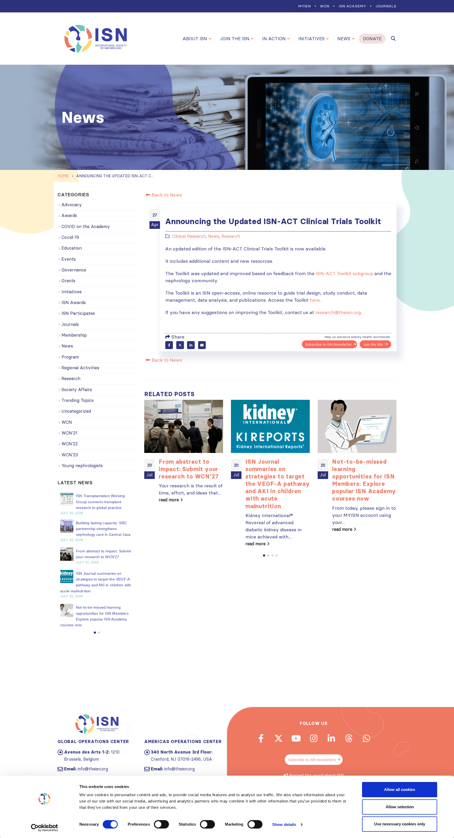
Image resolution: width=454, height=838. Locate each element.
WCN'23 (69, 454)
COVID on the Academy (85, 226)
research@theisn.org (338, 312)
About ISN (195, 39)
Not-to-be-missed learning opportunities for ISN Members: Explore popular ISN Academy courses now (364, 480)
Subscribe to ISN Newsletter (328, 344)
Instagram (313, 738)
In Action (274, 39)
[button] (264, 555)
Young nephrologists (82, 465)
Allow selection (400, 807)
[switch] (161, 824)
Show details (284, 824)
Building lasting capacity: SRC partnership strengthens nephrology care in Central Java (103, 529)
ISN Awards (73, 302)
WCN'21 (69, 433)
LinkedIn (191, 345)
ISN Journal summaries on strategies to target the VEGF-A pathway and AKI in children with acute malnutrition (277, 483)
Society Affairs (76, 389)
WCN (324, 6)
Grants (68, 280)
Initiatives (311, 39)
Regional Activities (80, 367)
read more (169, 499)
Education (71, 248)
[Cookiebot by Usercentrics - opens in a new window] (45, 828)
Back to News (166, 195)
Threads (349, 738)
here (315, 300)
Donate (372, 39)
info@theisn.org (93, 768)
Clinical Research (189, 236)
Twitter (180, 345)
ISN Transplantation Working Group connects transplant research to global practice (100, 502)
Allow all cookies (399, 789)
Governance (73, 269)
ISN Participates (78, 313)
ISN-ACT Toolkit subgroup (344, 273)
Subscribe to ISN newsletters (312, 760)
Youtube (296, 738)
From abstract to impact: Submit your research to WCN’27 (189, 469)
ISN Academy (352, 6)
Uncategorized (76, 411)
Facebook (169, 345)
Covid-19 (70, 237)
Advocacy (71, 204)
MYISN (304, 6)
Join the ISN (234, 39)
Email (202, 345)
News (343, 39)
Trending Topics (77, 400)
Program (70, 357)
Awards (69, 215)
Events (68, 259)
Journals (385, 6)
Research (230, 236)
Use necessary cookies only (399, 824)
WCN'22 (69, 443)
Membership (74, 335)
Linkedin (331, 738)
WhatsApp (366, 738)
